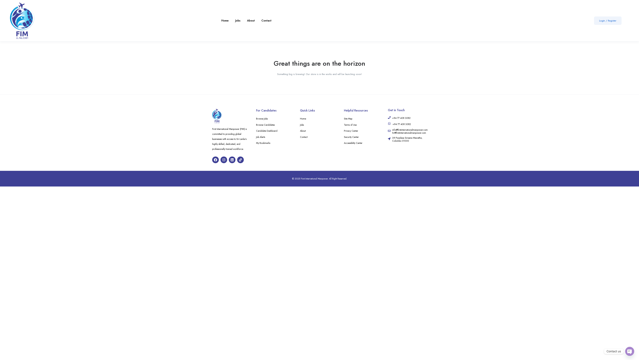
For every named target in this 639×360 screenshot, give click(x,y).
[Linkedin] (232, 159)
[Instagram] (223, 159)
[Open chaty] (629, 351)
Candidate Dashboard (266, 130)
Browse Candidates (265, 124)
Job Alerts (260, 137)
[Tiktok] (240, 159)
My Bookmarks (263, 143)
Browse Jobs (262, 118)
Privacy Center (351, 130)
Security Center (351, 137)
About (251, 20)
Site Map (348, 118)
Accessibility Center (353, 143)
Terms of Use (350, 124)
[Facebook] (215, 159)
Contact (266, 20)
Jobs (237, 20)
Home (225, 20)
